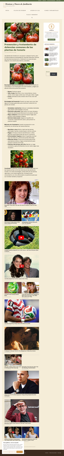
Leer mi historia (51, 39)
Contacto (44, 0)
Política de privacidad (51, 0)
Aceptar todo (19, 451)
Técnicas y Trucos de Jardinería (18, 4)
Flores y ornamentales (51, 10)
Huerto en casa (35, 10)
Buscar (48, 71)
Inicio (7, 10)
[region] (13, 447)
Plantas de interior (20, 10)
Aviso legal (58, 0)
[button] (32, 17)
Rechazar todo (13, 451)
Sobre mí (39, 0)
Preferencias (6, 451)
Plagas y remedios (32, 14)
